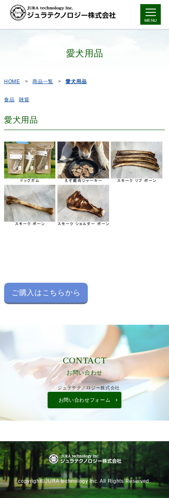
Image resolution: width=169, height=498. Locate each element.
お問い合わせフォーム (85, 400)
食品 (9, 99)
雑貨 (24, 99)
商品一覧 (42, 81)
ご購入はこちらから (45, 293)
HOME (12, 81)
